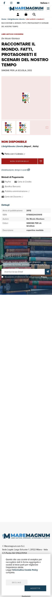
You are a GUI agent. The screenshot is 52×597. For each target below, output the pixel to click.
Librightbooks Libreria (16, 19)
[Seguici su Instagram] (11, 3)
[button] (47, 127)
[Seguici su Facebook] (4, 3)
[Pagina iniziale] (26, 9)
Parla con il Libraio (14, 153)
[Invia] (48, 272)
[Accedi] (18, 14)
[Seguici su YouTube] (18, 3)
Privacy (44, 277)
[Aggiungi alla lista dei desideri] (41, 161)
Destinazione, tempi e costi (14, 170)
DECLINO (16, 582)
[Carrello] (26, 14)
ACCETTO (35, 588)
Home (3, 19)
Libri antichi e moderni (35, 19)
